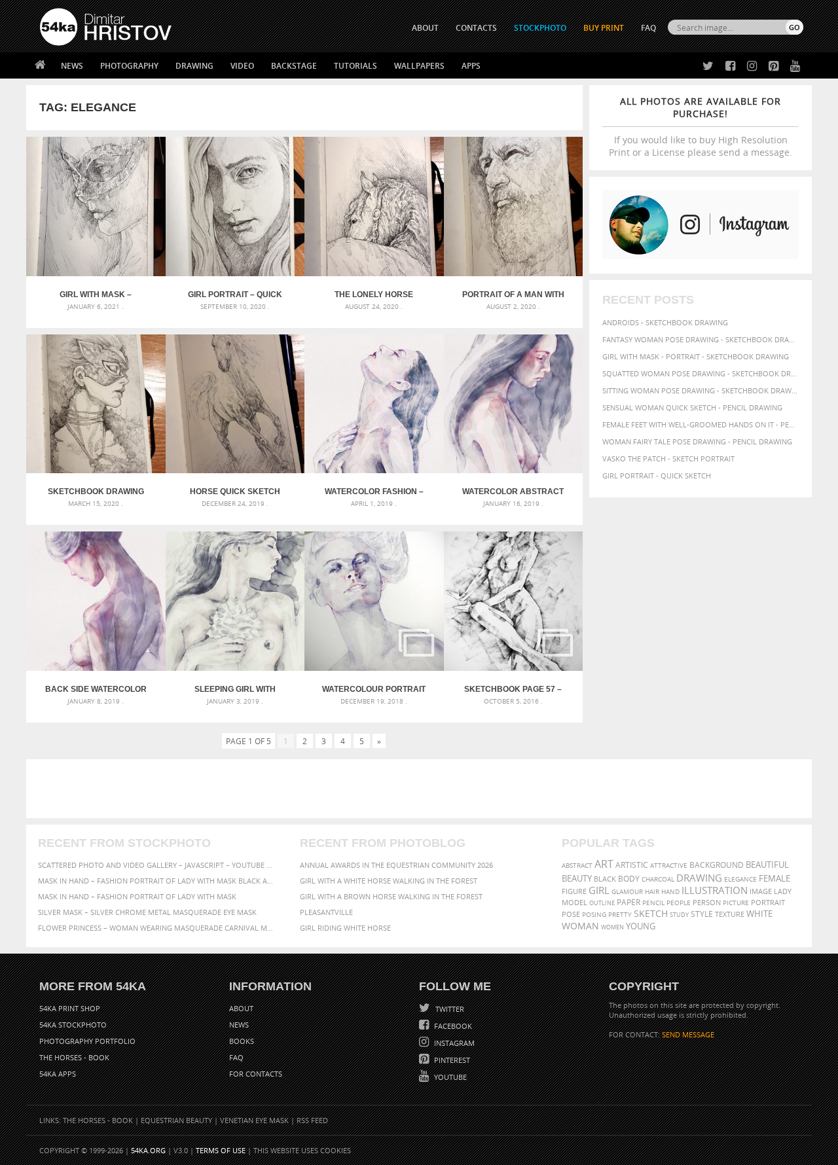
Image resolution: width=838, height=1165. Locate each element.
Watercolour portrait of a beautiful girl (374, 689)
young (640, 926)
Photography (129, 65)
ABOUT (425, 27)
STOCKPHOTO (540, 27)
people (678, 902)
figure (574, 891)
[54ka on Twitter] (705, 66)
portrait (768, 902)
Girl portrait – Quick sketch (235, 294)
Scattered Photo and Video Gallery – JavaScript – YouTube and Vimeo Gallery (157, 865)
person (707, 902)
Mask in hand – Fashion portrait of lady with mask (137, 896)
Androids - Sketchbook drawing (665, 322)
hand (670, 891)
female (774, 878)
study (679, 914)
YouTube (449, 1077)
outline (602, 903)
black (605, 879)
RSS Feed (312, 1120)
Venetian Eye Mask (254, 1120)
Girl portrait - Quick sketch (656, 475)
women (612, 927)
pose (571, 914)
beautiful (767, 864)
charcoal (658, 879)
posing (594, 914)
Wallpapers (419, 65)
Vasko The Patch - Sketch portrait (668, 458)
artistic (631, 865)
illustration (715, 890)
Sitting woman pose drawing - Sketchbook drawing (700, 390)
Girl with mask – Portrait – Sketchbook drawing (95, 294)
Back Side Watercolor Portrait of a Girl (96, 689)
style (702, 914)
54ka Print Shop (69, 1008)
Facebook (452, 1026)
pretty (620, 914)
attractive (668, 865)
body (629, 879)
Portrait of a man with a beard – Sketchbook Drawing (513, 294)
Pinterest (451, 1060)
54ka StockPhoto (73, 1025)
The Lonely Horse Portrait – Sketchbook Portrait (373, 294)
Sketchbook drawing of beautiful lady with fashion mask (96, 491)
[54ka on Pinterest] (771, 66)
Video (242, 65)
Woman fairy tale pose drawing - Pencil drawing (697, 441)
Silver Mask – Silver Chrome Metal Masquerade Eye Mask (147, 912)
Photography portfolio (87, 1041)
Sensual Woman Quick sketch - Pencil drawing (692, 407)
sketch (651, 914)
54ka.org (148, 1150)
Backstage (294, 65)
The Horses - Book (74, 1057)
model (574, 902)
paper (628, 902)
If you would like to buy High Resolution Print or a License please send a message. (700, 126)
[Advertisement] (421, 788)
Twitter (448, 1009)
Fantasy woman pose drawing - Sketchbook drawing (700, 339)
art (603, 864)
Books (241, 1041)
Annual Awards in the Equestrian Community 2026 (396, 865)
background (716, 864)
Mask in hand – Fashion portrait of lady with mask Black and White (157, 881)
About (241, 1008)
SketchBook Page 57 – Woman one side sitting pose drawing (513, 689)
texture (729, 914)
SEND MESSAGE (688, 1034)
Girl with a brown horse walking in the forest (391, 896)
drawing (699, 877)
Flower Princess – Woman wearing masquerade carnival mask (157, 928)
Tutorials (355, 65)
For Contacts (255, 1074)
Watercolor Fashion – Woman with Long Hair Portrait (374, 491)
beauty (577, 878)
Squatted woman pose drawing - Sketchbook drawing (700, 373)
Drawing (194, 65)
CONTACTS (476, 27)
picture (736, 902)
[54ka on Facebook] (727, 66)
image (761, 891)
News (72, 65)
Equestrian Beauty (176, 1120)
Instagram (453, 1043)
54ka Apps (57, 1074)
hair (652, 891)
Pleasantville (326, 912)
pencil (653, 902)
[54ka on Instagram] (749, 66)
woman (580, 926)
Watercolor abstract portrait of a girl (513, 491)
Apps (471, 65)
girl (599, 890)
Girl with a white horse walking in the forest (388, 881)
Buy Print (603, 27)
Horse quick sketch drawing (235, 491)
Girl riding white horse (345, 928)
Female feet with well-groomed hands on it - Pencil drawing (700, 424)
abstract (577, 865)
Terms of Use (221, 1150)
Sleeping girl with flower (235, 689)
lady (783, 891)
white (759, 914)
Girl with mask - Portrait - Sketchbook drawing (695, 356)
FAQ (648, 27)
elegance (740, 879)
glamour (627, 891)
